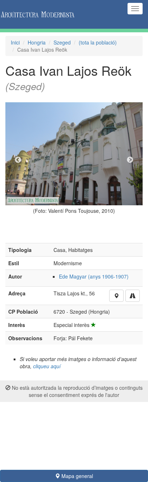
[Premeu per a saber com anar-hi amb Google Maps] (132, 296)
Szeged (62, 42)
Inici (15, 42)
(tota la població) (98, 42)
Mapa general (76, 475)
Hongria (37, 42)
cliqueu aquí (47, 366)
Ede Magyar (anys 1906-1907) (94, 276)
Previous (18, 160)
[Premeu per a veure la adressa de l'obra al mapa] (116, 296)
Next (130, 160)
